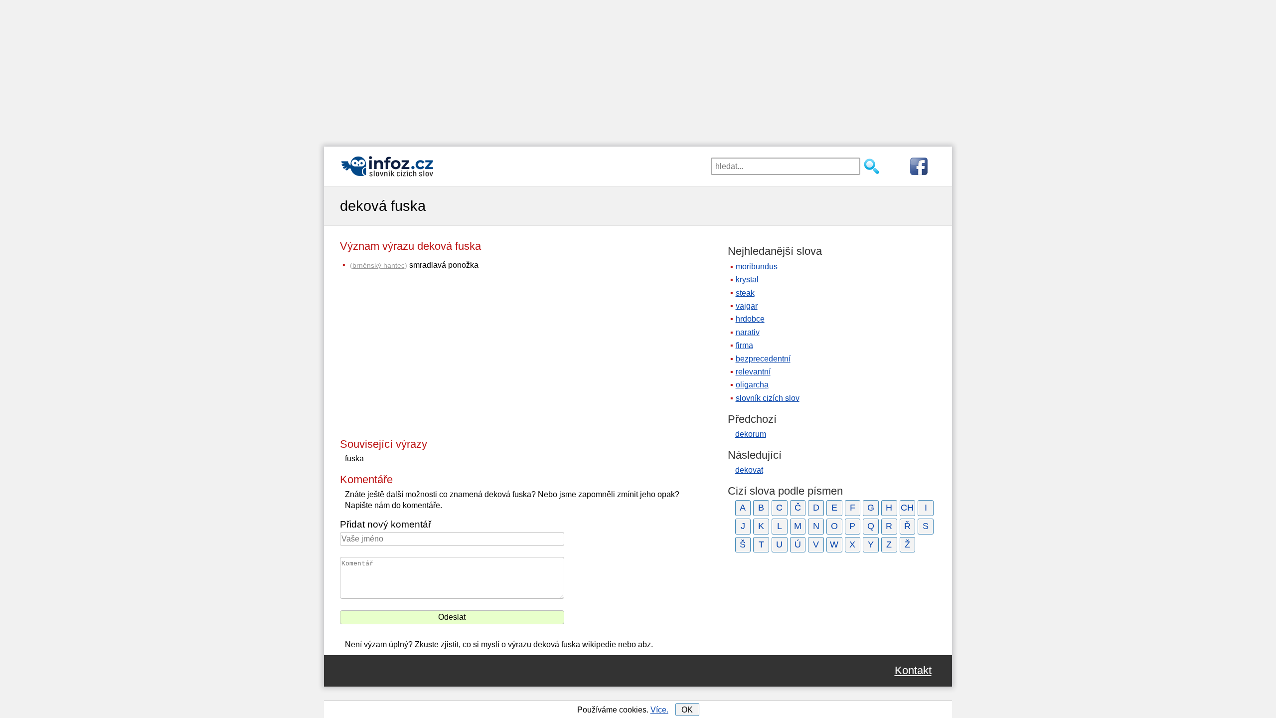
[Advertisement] (638, 70)
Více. (659, 710)
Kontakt (913, 670)
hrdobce (750, 319)
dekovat (749, 470)
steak (745, 293)
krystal (747, 279)
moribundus (757, 266)
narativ (748, 332)
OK (687, 710)
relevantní (753, 371)
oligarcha (752, 384)
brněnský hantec (378, 265)
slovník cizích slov (767, 398)
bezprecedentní (763, 359)
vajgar (747, 306)
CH (907, 508)
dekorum (750, 434)
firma (744, 345)
